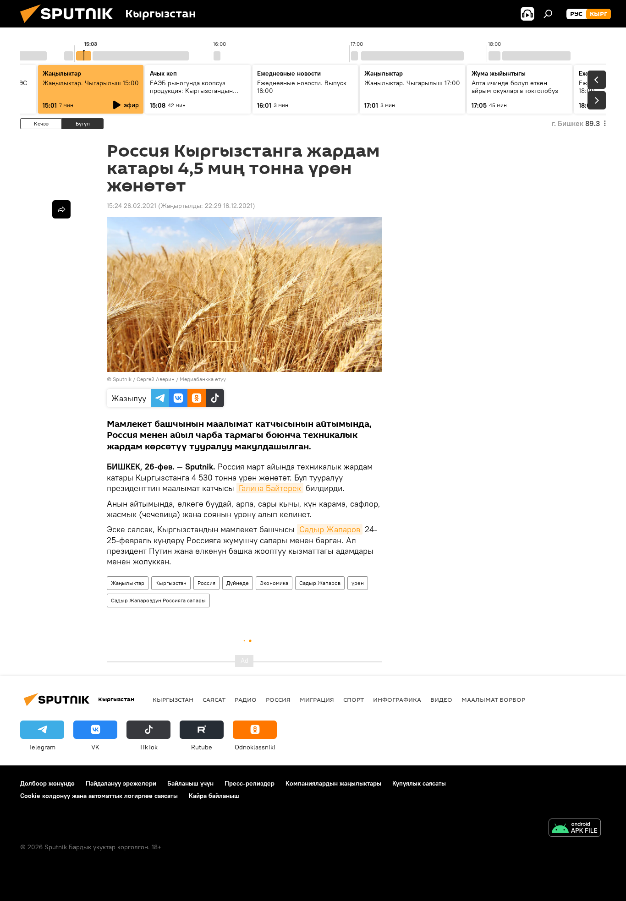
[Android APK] (575, 829)
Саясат (214, 699)
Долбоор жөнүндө (47, 783)
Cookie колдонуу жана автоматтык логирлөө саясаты (99, 796)
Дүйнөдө (237, 582)
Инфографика (397, 699)
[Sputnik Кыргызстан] (70, 25)
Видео (441, 699)
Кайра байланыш (214, 796)
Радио (246, 699)
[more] (61, 209)
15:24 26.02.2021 (131, 206)
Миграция (317, 699)
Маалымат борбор (493, 699)
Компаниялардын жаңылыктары (333, 783)
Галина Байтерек (270, 488)
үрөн (357, 582)
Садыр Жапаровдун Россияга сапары (158, 600)
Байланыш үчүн (190, 783)
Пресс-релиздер (250, 783)
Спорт (353, 699)
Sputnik (122, 379)
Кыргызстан (171, 582)
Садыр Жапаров (329, 529)
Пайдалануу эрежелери (121, 783)
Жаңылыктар (127, 582)
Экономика (274, 582)
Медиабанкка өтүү (203, 379)
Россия (206, 582)
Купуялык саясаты (419, 783)
